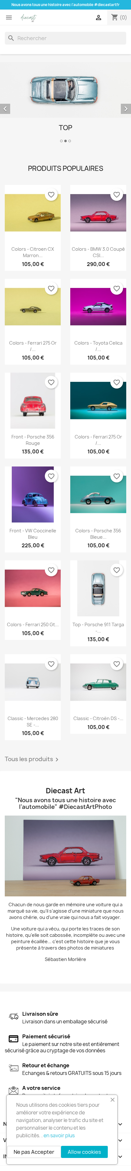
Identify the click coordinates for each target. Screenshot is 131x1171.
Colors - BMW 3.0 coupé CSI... (98, 252)
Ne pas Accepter (34, 1151)
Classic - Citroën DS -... (98, 718)
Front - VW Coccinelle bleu (33, 534)
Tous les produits (33, 759)
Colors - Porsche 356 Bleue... (98, 534)
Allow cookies (84, 1151)
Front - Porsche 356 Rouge (32, 440)
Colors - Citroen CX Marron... (32, 252)
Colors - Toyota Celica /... (98, 346)
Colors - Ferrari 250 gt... (33, 624)
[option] (65, 103)
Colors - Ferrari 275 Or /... (33, 346)
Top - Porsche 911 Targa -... (98, 627)
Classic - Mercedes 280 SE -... (33, 721)
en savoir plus (59, 1135)
